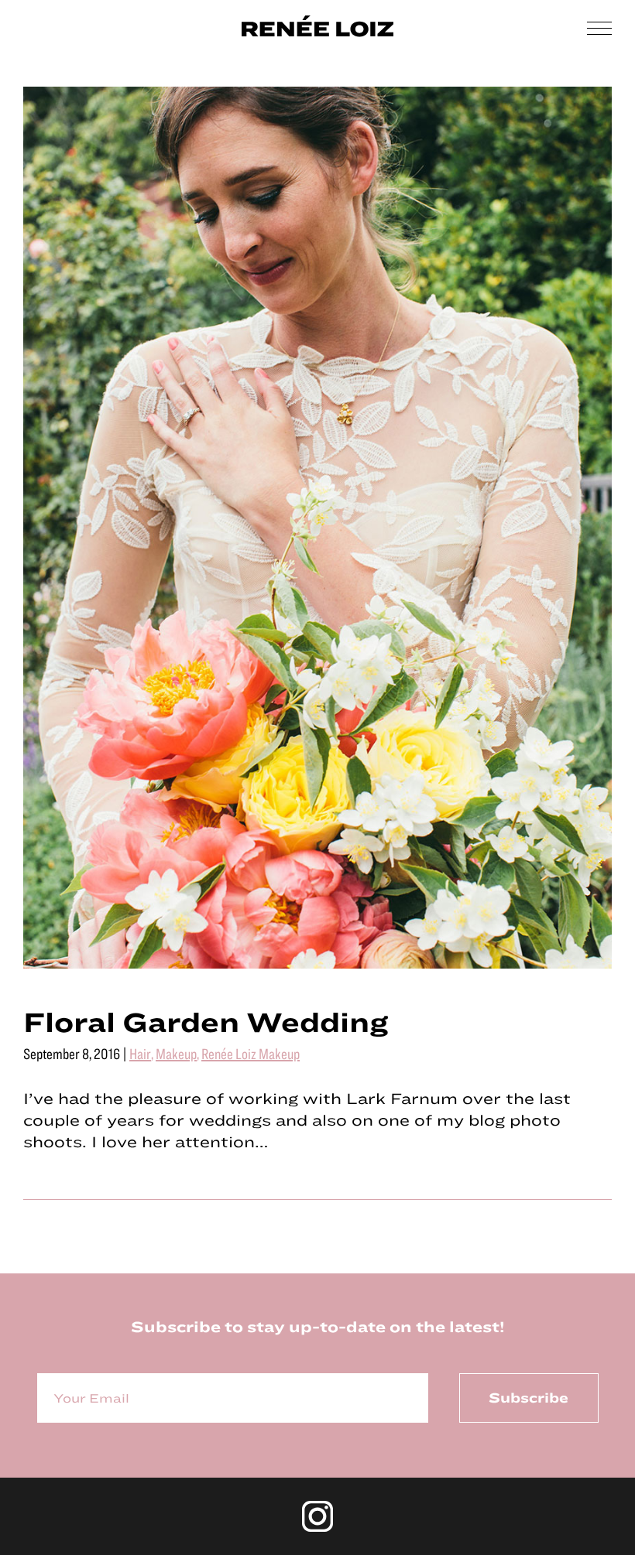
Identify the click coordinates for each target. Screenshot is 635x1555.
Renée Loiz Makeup (250, 1053)
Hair (140, 1053)
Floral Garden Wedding (205, 1021)
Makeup (176, 1053)
